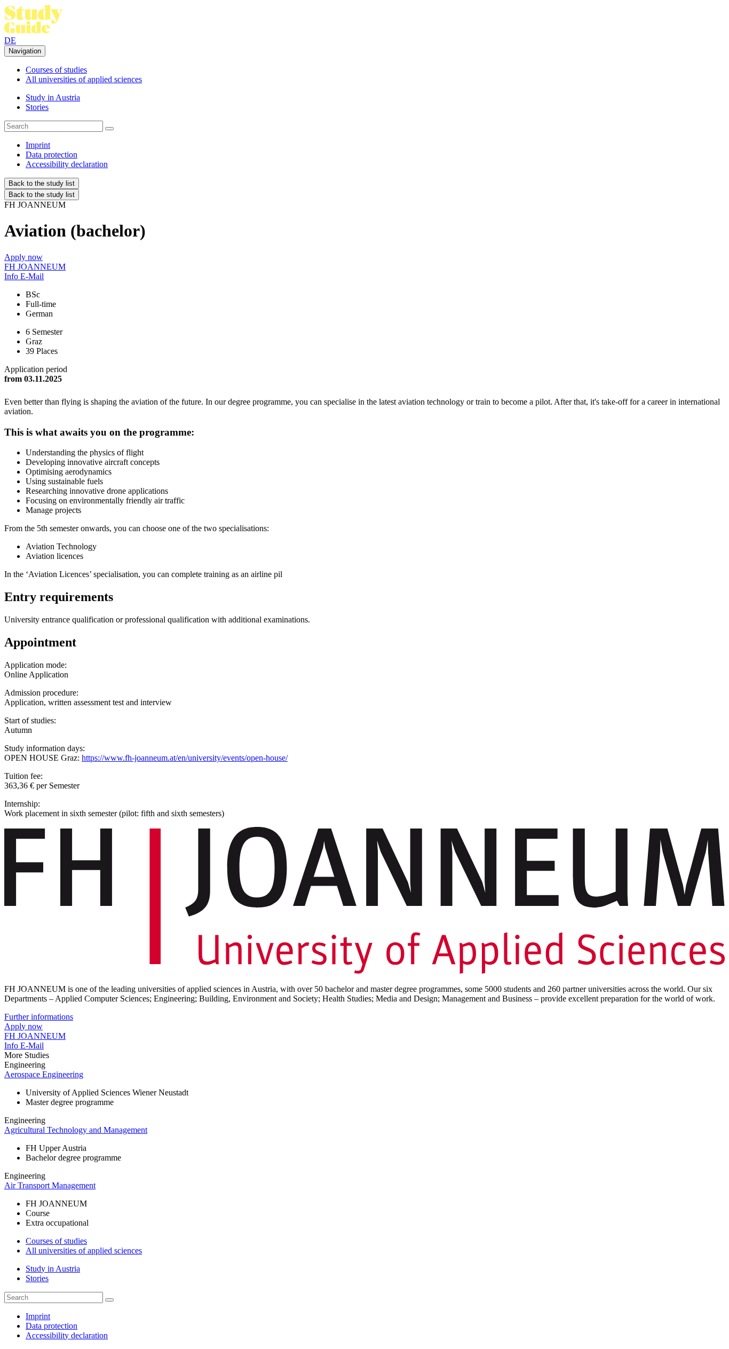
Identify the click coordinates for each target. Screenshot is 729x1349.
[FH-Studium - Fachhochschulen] (33, 30)
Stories (37, 107)
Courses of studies (56, 69)
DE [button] (10, 40)
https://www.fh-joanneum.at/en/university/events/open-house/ (185, 757)
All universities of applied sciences (84, 79)
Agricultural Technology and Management (75, 1129)
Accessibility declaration (67, 164)
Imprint (38, 144)
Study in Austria (53, 97)
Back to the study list (42, 183)
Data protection (51, 154)
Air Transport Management (50, 1185)
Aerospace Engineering (43, 1074)
